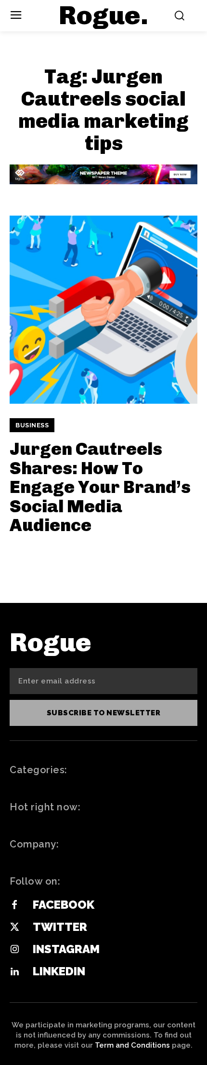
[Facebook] (14, 905)
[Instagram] (14, 949)
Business (32, 425)
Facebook (63, 905)
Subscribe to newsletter (104, 713)
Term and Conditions (132, 1045)
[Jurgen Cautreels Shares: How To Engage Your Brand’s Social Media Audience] (103, 310)
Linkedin (59, 971)
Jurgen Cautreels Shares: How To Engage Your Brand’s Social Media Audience (100, 486)
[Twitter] (14, 927)
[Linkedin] (14, 972)
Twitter (60, 927)
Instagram (66, 949)
